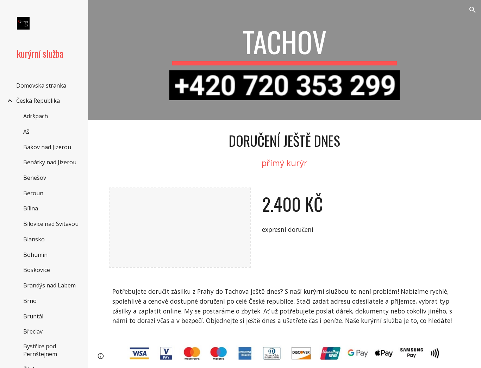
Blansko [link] (34, 239)
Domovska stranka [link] (41, 85)
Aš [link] (26, 131)
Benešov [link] (34, 178)
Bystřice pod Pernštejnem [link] (40, 350)
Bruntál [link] (33, 316)
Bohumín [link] (35, 255)
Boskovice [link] (36, 270)
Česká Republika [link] (38, 100)
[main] (284, 45)
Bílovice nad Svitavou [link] (51, 224)
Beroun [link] (33, 193)
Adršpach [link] (35, 116)
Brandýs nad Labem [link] (49, 285)
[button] (472, 9)
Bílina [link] (30, 208)
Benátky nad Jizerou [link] (49, 162)
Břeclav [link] (33, 331)
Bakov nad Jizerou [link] (47, 147)
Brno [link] (30, 301)
